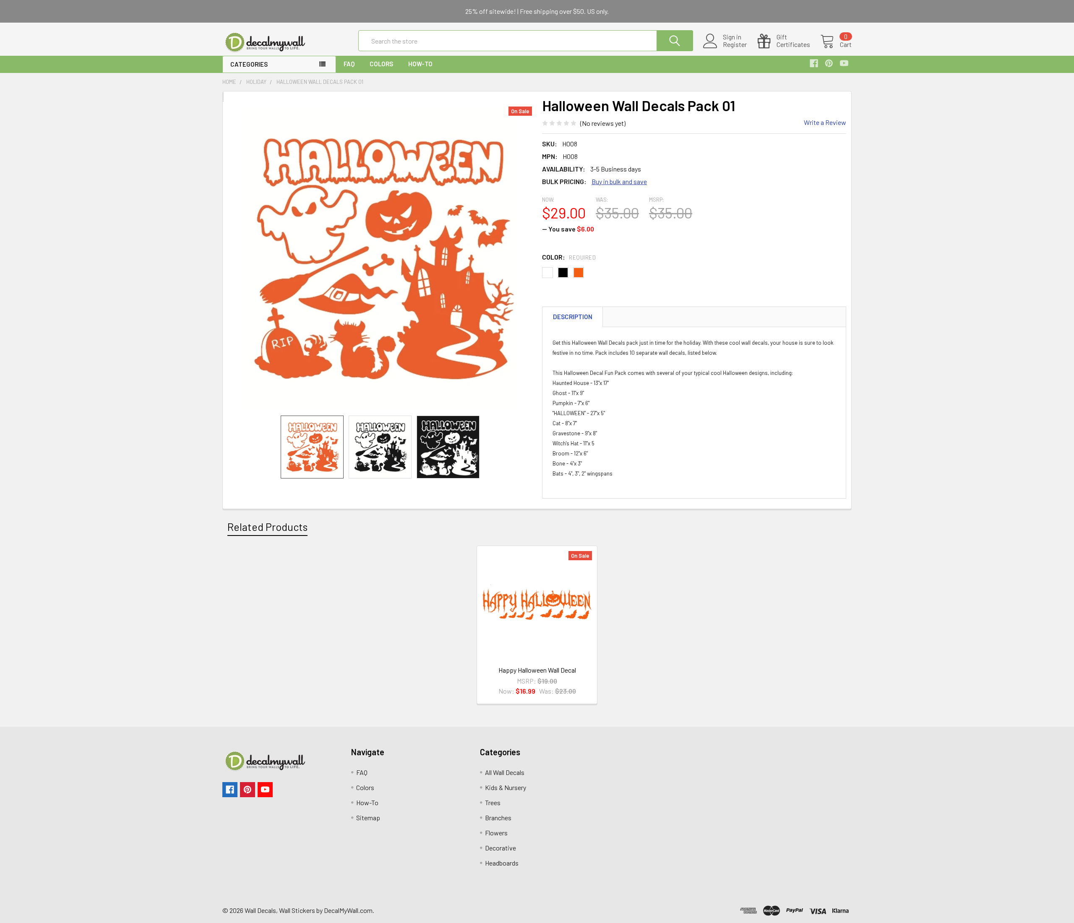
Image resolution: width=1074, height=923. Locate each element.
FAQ (349, 64)
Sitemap (368, 818)
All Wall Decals (504, 772)
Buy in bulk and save (619, 181)
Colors (381, 64)
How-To (420, 64)
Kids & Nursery (505, 787)
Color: (569, 257)
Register (735, 44)
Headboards (502, 863)
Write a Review (825, 122)
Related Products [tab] (267, 526)
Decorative (500, 848)
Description (572, 316)
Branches (498, 818)
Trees (493, 802)
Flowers (496, 833)
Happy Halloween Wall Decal (537, 670)
